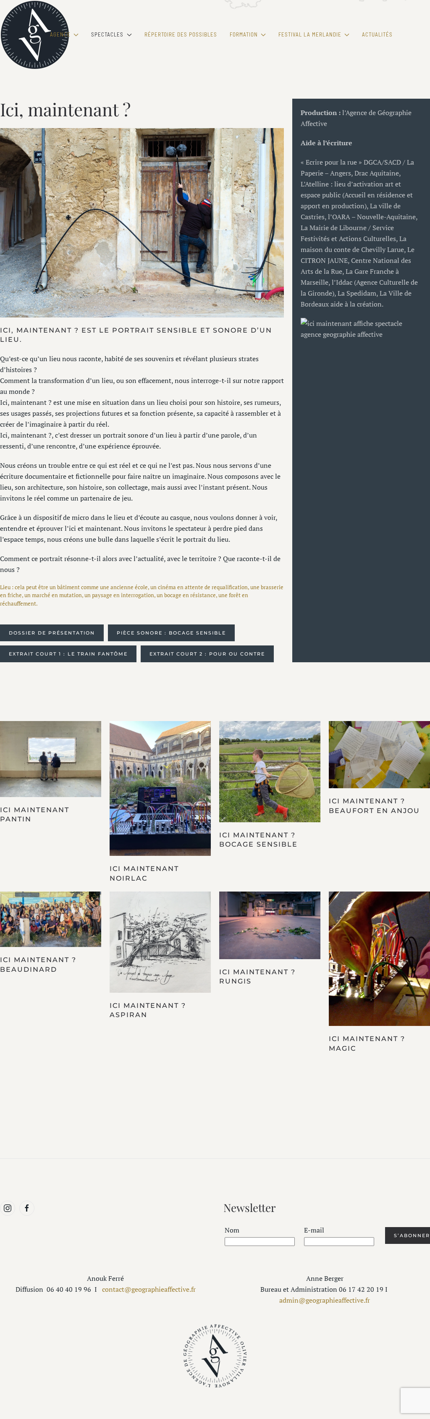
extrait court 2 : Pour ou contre (207, 654)
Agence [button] (60, 34)
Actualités (377, 34)
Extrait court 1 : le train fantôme (68, 654)
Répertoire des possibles (180, 34)
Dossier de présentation (52, 633)
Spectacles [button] (107, 34)
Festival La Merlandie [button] (309, 34)
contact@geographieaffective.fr (148, 1289)
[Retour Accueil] (34, 34)
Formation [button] (244, 34)
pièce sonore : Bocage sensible (171, 633)
